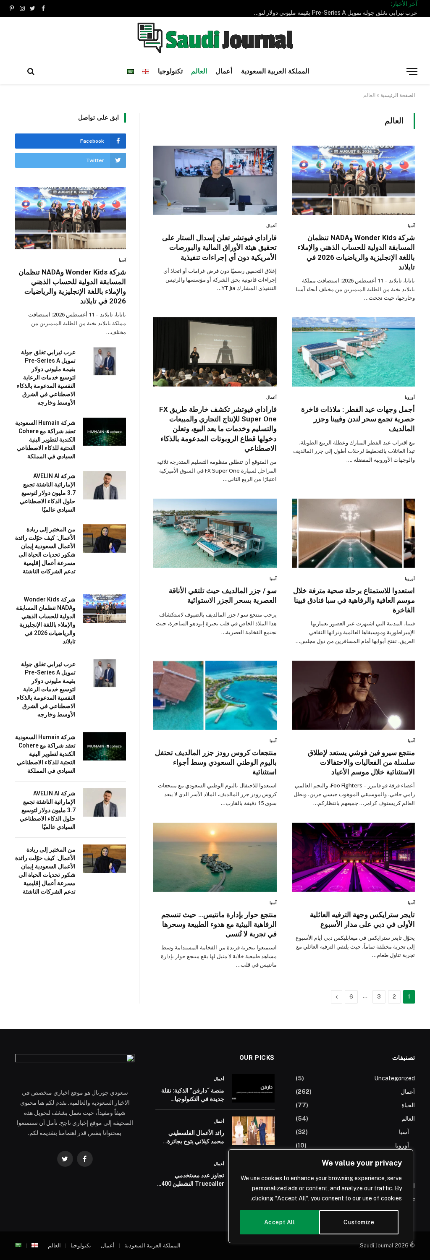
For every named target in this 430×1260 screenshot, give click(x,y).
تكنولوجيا (170, 71)
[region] (320, 1196)
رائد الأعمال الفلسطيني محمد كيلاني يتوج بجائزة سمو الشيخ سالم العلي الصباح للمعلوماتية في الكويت (195, 1137)
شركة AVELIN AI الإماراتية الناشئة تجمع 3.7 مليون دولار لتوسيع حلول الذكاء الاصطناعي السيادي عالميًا (48, 493)
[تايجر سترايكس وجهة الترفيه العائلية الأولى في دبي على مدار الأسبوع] (353, 857)
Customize (358, 1222)
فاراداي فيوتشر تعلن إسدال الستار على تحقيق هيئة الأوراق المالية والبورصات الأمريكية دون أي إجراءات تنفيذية (219, 247)
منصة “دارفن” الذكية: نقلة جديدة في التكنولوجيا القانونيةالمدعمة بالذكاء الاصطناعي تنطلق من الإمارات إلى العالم (192, 1095)
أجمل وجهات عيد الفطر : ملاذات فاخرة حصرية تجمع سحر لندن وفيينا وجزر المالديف (358, 419)
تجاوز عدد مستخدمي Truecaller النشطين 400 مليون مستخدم (192, 1180)
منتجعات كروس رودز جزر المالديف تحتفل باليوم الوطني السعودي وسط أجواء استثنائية (215, 762)
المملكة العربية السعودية (275, 71)
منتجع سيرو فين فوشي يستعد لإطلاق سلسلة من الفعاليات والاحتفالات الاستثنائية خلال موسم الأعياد (361, 762)
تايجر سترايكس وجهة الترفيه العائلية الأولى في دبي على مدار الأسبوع (362, 919)
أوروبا (410, 397)
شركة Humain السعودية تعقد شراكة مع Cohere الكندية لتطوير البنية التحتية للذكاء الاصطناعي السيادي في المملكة (45, 439)
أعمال (223, 71)
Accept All (279, 1222)
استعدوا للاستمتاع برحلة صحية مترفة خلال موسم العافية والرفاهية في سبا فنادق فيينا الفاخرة (354, 600)
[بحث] (31, 71)
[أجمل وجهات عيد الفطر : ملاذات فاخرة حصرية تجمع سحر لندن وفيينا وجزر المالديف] (353, 352)
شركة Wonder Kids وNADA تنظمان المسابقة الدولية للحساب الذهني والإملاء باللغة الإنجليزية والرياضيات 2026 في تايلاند (356, 252)
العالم (199, 71)
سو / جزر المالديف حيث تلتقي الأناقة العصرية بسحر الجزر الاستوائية (222, 595)
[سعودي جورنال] (215, 38)
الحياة (408, 1105)
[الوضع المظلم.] (17, 71)
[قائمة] (411, 71)
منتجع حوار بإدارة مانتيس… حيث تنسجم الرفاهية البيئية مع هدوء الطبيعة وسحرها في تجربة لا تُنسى (218, 924)
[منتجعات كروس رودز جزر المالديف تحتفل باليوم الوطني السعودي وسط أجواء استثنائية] (214, 695)
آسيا (411, 225)
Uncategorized (394, 1078)
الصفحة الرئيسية (397, 95)
